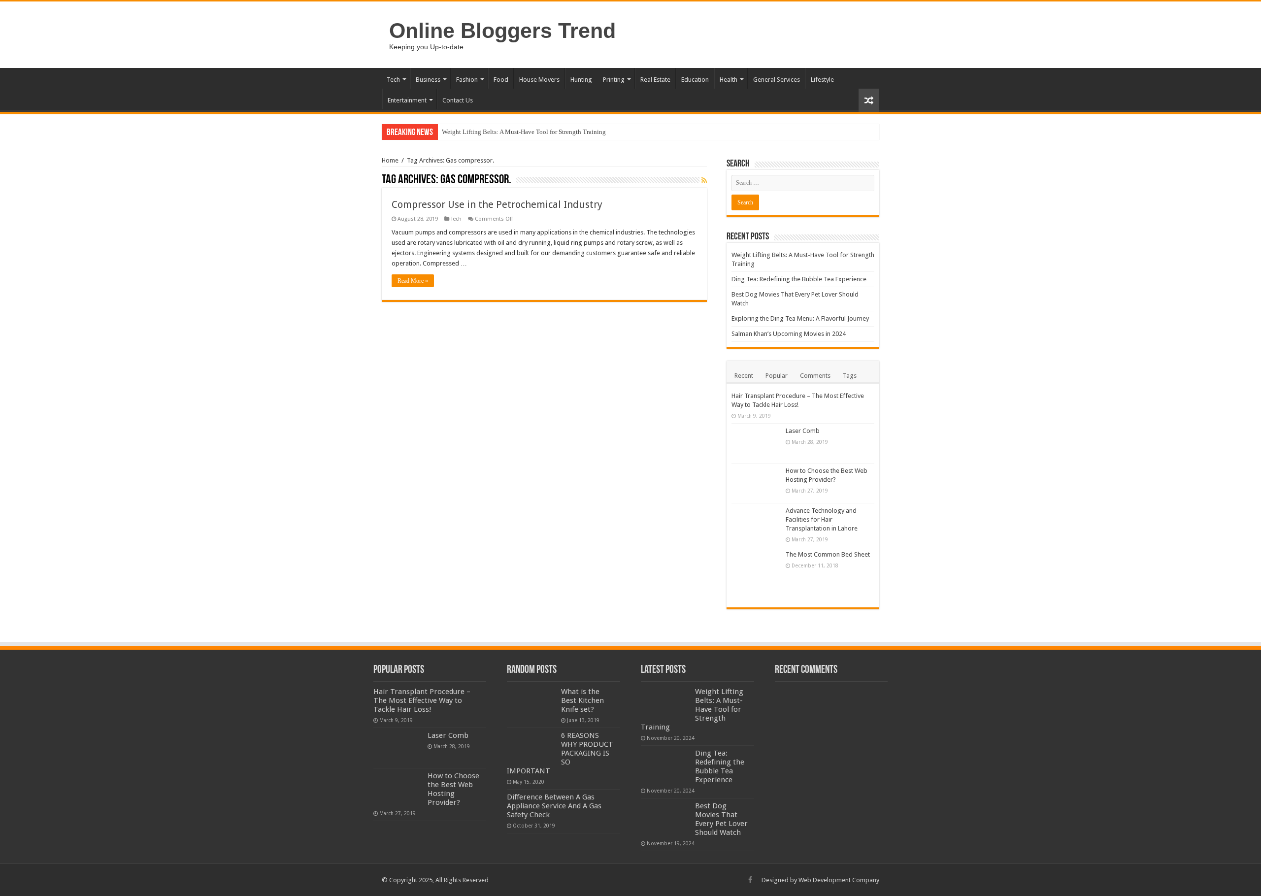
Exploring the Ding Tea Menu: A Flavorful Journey (800, 318)
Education (695, 79)
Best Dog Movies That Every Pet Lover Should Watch (721, 819)
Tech (393, 79)
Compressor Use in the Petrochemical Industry (497, 204)
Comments (815, 375)
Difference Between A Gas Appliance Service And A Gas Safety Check (554, 806)
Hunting (581, 79)
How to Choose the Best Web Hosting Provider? (453, 789)
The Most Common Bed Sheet (828, 554)
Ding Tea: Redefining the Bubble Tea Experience (798, 279)
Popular (776, 375)
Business (428, 79)
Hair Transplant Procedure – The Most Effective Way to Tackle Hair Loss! (421, 700)
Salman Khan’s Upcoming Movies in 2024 (788, 333)
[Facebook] (750, 880)
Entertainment (407, 100)
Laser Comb (803, 430)
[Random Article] (869, 100)
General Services (776, 79)
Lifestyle (822, 79)
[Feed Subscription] (704, 180)
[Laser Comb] (756, 443)
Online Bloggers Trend (502, 30)
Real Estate (655, 79)
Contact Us (457, 100)
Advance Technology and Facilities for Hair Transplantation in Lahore (822, 519)
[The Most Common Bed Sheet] (756, 574)
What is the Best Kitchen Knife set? (582, 700)
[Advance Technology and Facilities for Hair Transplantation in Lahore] (756, 523)
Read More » (413, 280)
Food (501, 79)
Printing (614, 79)
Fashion (467, 79)
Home (390, 160)
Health (728, 79)
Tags (850, 375)
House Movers (539, 79)
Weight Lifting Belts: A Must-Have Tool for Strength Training (524, 131)
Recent (743, 375)
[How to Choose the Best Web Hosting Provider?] (756, 483)
